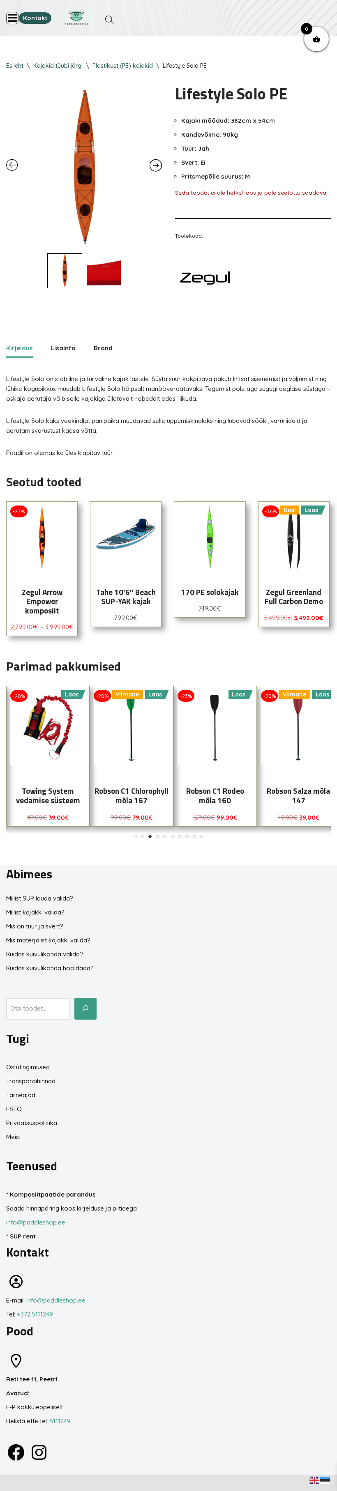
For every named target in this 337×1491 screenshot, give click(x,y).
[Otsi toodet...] (85, 1009)
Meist (13, 1137)
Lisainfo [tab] (63, 348)
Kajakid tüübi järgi (58, 65)
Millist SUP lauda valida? (39, 898)
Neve (13, 1482)
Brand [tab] (103, 348)
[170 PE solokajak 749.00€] (209, 537)
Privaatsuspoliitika (31, 1123)
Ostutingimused (28, 1067)
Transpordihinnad (30, 1081)
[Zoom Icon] (84, 167)
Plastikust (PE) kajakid (122, 65)
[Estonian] (325, 1480)
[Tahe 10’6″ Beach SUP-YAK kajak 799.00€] (125, 537)
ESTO (14, 1109)
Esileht (14, 65)
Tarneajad (20, 1095)
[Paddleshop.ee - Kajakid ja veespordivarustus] (76, 18)
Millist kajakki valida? (35, 912)
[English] (314, 1480)
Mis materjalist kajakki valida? (48, 940)
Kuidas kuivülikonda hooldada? (50, 968)
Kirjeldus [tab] (19, 348)
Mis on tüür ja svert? (34, 926)
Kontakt (35, 18)
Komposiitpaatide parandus (53, 1194)
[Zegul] (206, 279)
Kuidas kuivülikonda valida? (44, 954)
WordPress (77, 1482)
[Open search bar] (109, 19)
